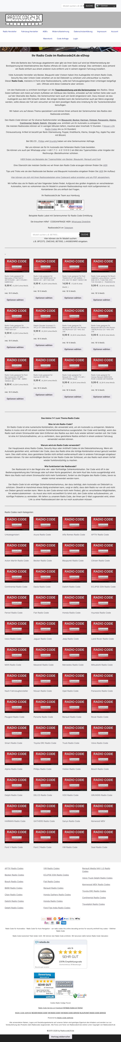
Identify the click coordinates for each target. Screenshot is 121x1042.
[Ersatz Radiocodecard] (64, 998)
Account (114, 31)
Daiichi (43, 123)
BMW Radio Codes (13, 888)
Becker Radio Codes (14, 875)
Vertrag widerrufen (60, 1037)
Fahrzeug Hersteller (29, 31)
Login (75, 38)
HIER (105, 165)
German (104, 6)
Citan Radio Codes (13, 894)
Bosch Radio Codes (14, 881)
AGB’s (45, 31)
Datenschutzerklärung (83, 31)
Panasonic (103, 120)
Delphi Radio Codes (14, 908)
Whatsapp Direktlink (81, 221)
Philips (41, 141)
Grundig (53, 141)
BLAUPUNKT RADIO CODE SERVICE (93, 1013)
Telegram (68, 228)
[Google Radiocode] (80, 998)
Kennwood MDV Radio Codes (96, 884)
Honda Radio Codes (53, 901)
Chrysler (52, 123)
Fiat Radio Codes (51, 881)
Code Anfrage (63, 38)
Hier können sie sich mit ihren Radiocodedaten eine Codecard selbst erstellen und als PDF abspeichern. (60, 177)
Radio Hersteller (10, 31)
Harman (84, 120)
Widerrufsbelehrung (60, 31)
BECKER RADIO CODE (39, 1013)
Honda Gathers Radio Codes (57, 894)
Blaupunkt (66, 120)
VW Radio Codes (51, 868)
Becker (76, 120)
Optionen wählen (15, 300)
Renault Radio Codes (53, 888)
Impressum (101, 31)
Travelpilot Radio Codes (93, 904)
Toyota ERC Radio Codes (94, 891)
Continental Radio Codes (94, 897)
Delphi (36, 123)
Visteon (93, 120)
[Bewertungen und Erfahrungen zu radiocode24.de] (44, 998)
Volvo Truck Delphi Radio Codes (97, 878)
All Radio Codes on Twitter (73, 1008)
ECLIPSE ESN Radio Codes (56, 875)
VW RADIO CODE (54, 1013)
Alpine (112, 120)
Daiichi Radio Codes (14, 901)
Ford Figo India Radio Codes (56, 908)
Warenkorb (47, 38)
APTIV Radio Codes (14, 868)
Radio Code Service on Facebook (50, 1008)
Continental (26, 123)
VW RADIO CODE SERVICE (70, 1013)
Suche (89, 6)
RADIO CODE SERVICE (23, 1013)
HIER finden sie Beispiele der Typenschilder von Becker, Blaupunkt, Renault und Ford (60, 159)
